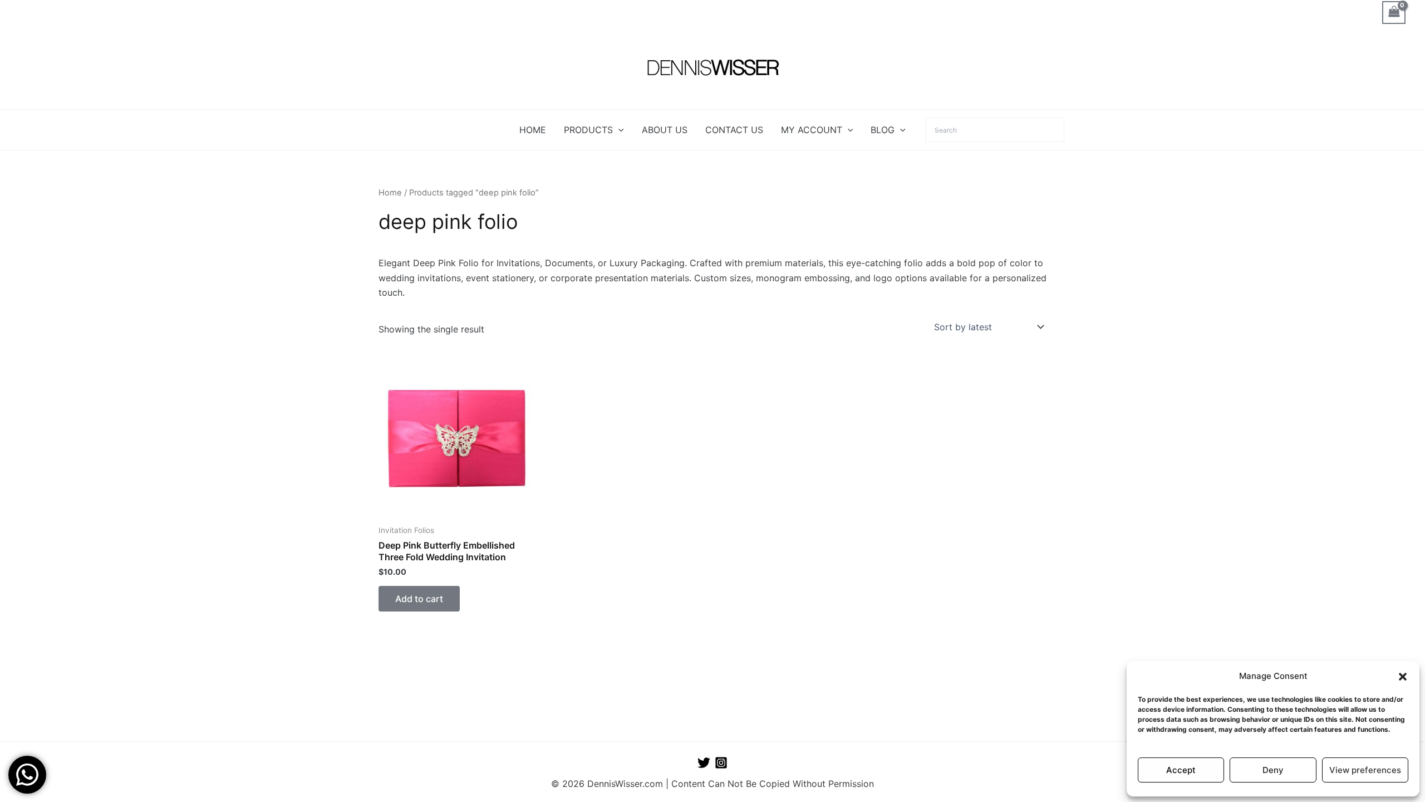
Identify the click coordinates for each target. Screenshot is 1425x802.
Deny (1273, 770)
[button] (1402, 676)
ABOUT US (664, 129)
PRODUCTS (588, 129)
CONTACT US (734, 129)
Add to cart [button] (419, 598)
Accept (1181, 770)
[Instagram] (721, 763)
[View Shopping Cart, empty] (1394, 12)
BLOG (883, 129)
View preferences (1365, 770)
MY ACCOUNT (811, 129)
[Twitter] (704, 763)
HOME (532, 129)
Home (390, 193)
